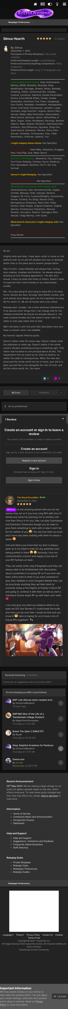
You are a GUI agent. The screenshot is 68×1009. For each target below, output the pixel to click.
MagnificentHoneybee (27, 720)
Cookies (59, 935)
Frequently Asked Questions (28, 844)
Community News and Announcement (32, 816)
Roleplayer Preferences (25, 868)
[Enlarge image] (34, 639)
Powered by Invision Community (34, 949)
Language (7, 935)
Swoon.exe (18, 759)
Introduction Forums (23, 820)
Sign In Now (34, 480)
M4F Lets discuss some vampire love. (33, 700)
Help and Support (22, 838)
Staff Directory (20, 847)
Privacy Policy (33, 935)
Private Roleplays (22, 862)
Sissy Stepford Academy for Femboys (33, 745)
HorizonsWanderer (25, 703)
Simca (18, 47)
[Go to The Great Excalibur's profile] (9, 500)
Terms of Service (22, 813)
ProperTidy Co (43, 941)
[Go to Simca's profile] (6, 49)
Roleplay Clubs (20, 865)
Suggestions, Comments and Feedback (33, 841)
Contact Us (47, 935)
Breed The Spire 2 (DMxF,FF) (28, 731)
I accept (61, 996)
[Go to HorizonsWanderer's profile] (8, 701)
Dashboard (18, 823)
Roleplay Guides (21, 872)
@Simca (11, 509)
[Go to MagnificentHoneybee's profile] (8, 715)
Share (17, 392)
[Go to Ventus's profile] (8, 761)
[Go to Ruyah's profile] (8, 733)
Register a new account (34, 460)
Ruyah (19, 734)
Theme (19, 935)
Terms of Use (34, 938)
